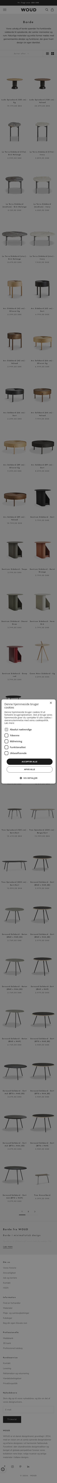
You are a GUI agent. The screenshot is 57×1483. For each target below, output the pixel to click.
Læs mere (9, 723)
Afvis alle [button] (29, 769)
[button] (28, 778)
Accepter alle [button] (29, 761)
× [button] (51, 703)
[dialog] (28, 741)
